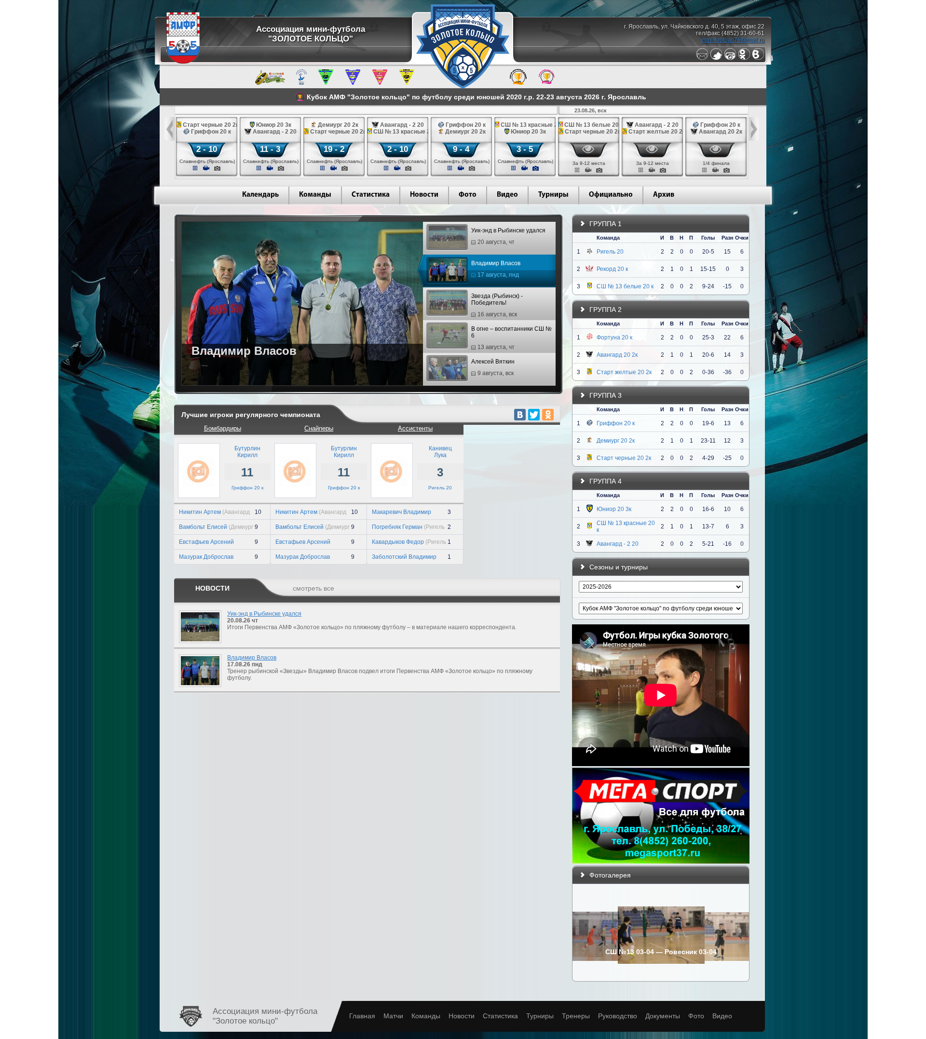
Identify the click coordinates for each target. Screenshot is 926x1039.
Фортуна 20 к (614, 337)
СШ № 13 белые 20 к (625, 286)
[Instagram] (730, 58)
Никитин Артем (200, 512)
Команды (315, 195)
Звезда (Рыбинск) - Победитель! (497, 305)
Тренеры (576, 1016)
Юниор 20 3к (614, 509)
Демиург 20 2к (616, 440)
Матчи (393, 1016)
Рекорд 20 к (612, 269)
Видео (507, 195)
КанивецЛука (440, 452)
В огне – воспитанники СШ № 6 (511, 338)
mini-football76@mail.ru (733, 40)
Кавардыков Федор (398, 542)
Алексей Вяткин (493, 367)
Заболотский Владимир (404, 556)
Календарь (260, 195)
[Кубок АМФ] (518, 83)
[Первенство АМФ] (301, 83)
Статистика (371, 195)
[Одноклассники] (744, 58)
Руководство (617, 1016)
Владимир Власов (495, 269)
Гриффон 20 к (247, 487)
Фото (468, 195)
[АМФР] (183, 61)
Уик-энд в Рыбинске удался (508, 236)
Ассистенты (415, 428)
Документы (662, 1016)
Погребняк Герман (397, 527)
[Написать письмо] (702, 58)
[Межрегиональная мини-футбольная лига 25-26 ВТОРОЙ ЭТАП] (270, 83)
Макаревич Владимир (401, 512)
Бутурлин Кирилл (247, 452)
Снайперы (318, 428)
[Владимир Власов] (197, 690)
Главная (362, 1016)
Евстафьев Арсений (206, 542)
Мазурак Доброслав (206, 556)
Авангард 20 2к (617, 354)
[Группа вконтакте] (758, 58)
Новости (424, 195)
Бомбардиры (222, 428)
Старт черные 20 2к (624, 458)
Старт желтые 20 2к (624, 372)
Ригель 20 (440, 487)
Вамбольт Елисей (203, 527)
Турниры (553, 195)
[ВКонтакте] (520, 414)
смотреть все (313, 588)
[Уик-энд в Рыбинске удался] (197, 646)
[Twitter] (716, 58)
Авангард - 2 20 (618, 543)
